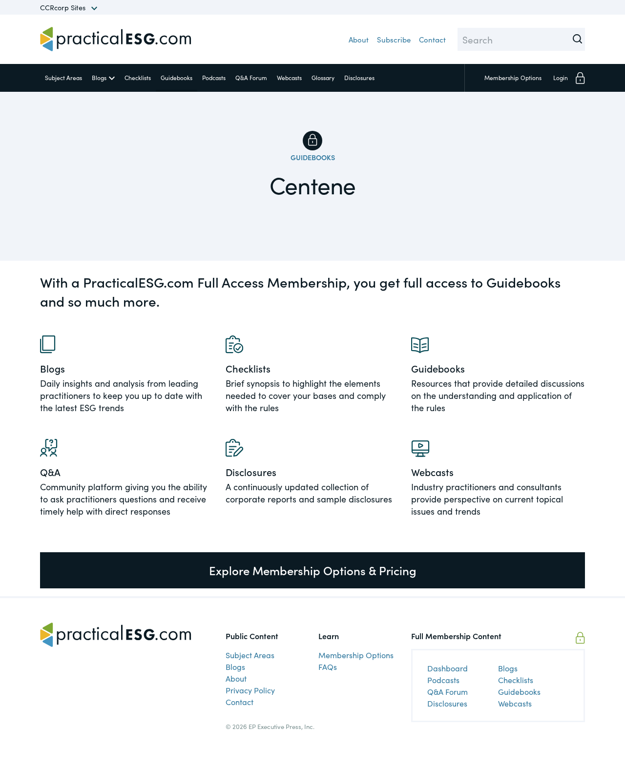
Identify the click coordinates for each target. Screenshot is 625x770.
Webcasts (289, 77)
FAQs (327, 666)
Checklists (138, 77)
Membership (513, 77)
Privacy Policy (250, 690)
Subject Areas (63, 77)
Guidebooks (176, 77)
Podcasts (214, 77)
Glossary (323, 77)
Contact (432, 39)
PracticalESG (115, 39)
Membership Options (356, 654)
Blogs (99, 77)
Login (560, 77)
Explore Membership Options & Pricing (313, 570)
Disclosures (359, 77)
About (359, 39)
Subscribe (394, 39)
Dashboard (447, 668)
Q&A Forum (251, 77)
